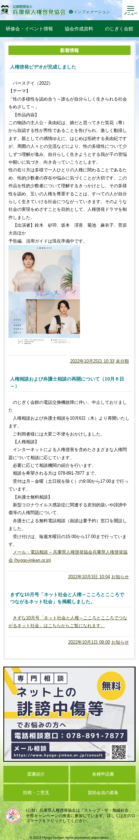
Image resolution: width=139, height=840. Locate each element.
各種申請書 (103, 774)
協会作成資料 (79, 28)
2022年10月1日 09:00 (89, 642)
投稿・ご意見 (36, 792)
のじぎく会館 (119, 28)
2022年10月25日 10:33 (92, 361)
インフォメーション (92, 12)
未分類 (122, 361)
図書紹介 (36, 774)
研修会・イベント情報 (29, 28)
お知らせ (120, 576)
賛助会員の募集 (103, 792)
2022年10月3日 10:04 (89, 576)
